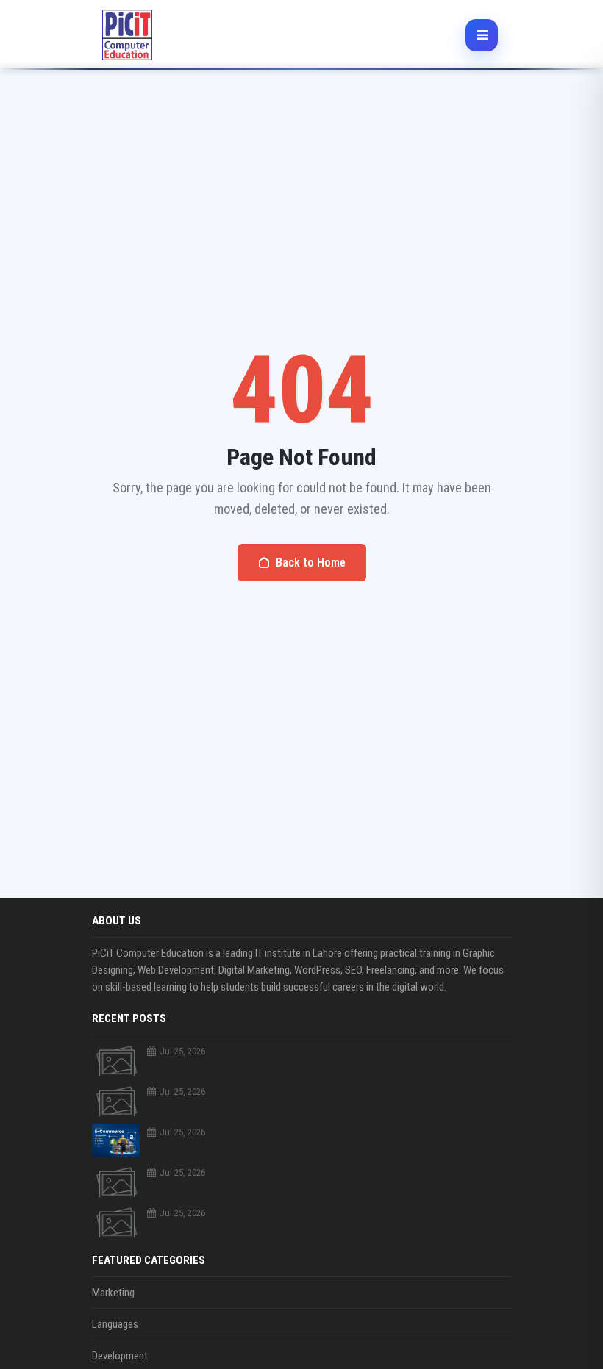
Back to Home (311, 562)
